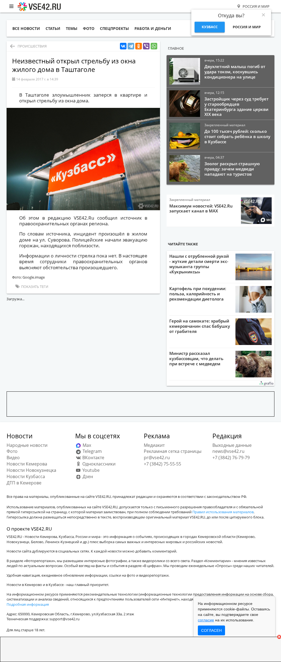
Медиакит (154, 445)
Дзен (87, 476)
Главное (176, 48)
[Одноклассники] (138, 46)
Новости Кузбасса (26, 476)
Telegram (92, 451)
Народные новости (27, 445)
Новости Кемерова (27, 464)
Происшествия (32, 46)
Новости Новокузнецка (31, 470)
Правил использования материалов (223, 511)
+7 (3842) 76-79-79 (231, 458)
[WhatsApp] (154, 46)
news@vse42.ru (228, 451)
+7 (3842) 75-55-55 (162, 464)
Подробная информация (28, 604)
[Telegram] (131, 46)
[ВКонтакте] (123, 46)
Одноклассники (98, 464)
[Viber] (146, 46)
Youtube (90, 470)
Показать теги (34, 286)
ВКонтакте (92, 458)
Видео (13, 458)
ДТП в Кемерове (24, 483)
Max (86, 445)
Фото (12, 451)
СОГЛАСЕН (211, 630)
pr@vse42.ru (157, 458)
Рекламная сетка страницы (172, 451)
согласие (206, 620)
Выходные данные (232, 445)
